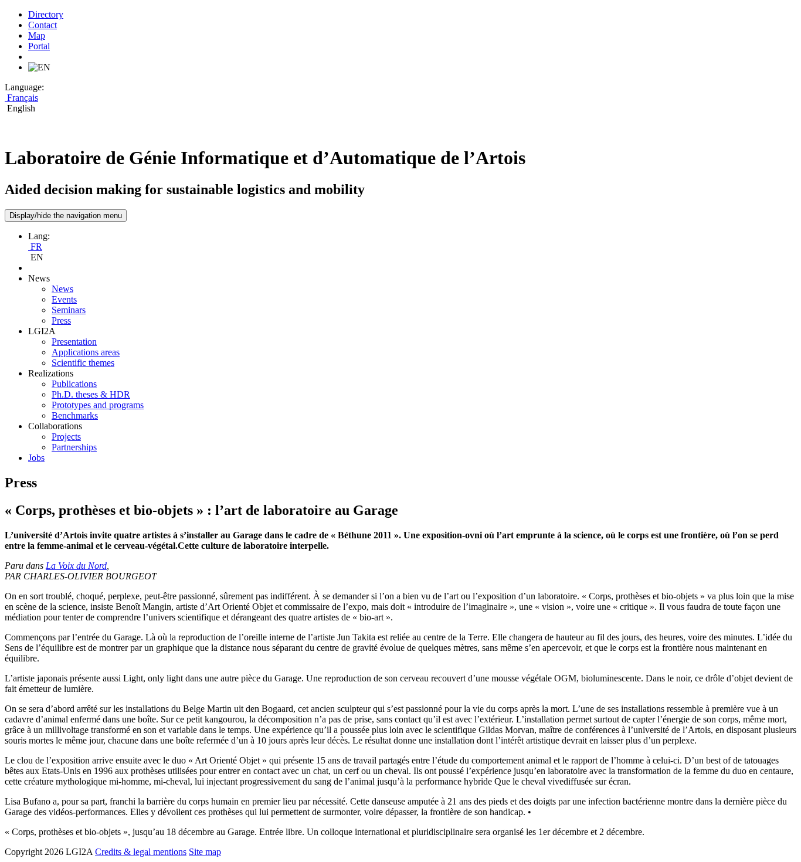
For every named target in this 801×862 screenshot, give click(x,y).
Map (36, 35)
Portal (39, 46)
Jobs (36, 458)
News (62, 289)
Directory (45, 14)
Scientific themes (83, 363)
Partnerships (74, 447)
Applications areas (86, 352)
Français (21, 98)
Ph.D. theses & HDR (91, 394)
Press (61, 320)
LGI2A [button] (42, 331)
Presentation (74, 342)
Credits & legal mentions (140, 852)
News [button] (39, 278)
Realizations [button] (50, 373)
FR (35, 247)
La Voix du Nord (76, 566)
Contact (42, 25)
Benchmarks (75, 415)
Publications (74, 384)
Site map (205, 852)
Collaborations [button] (55, 426)
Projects (66, 437)
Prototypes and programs (98, 405)
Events (64, 299)
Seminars (69, 310)
